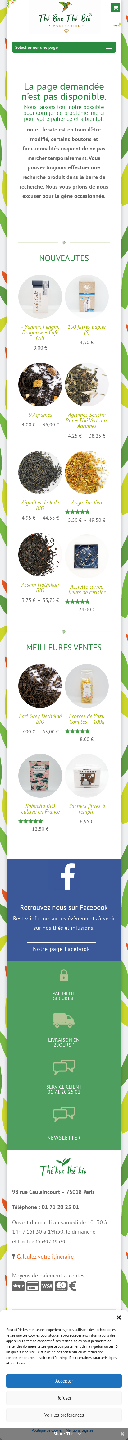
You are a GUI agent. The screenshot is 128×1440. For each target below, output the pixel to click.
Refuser (64, 1398)
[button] (119, 1317)
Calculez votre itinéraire (45, 1256)
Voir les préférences (64, 1415)
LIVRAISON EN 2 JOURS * (64, 1042)
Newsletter (64, 1137)
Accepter (64, 1381)
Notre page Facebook (61, 948)
